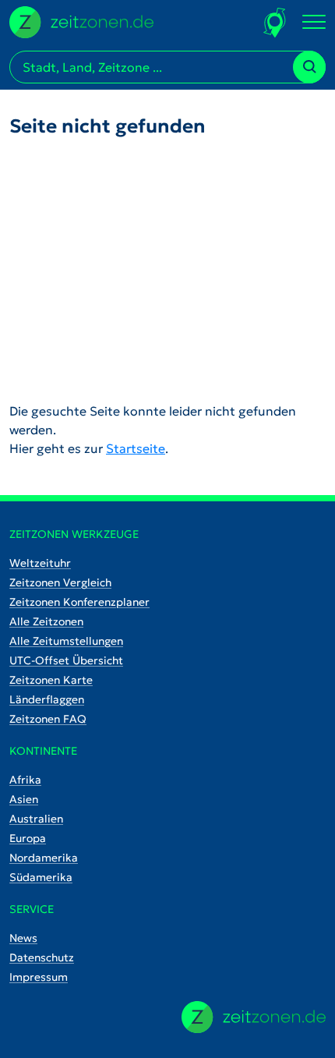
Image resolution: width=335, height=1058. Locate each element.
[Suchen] (309, 67)
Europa (27, 838)
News (23, 938)
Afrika (25, 780)
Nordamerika (43, 858)
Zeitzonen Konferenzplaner (79, 602)
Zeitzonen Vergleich (60, 582)
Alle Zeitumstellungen (66, 641)
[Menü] (314, 22)
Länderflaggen (46, 699)
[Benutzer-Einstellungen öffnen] (275, 22)
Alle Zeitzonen (46, 621)
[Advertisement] (167, 269)
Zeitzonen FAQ (47, 719)
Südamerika (40, 877)
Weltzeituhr (40, 563)
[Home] (254, 1017)
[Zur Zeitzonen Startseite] (81, 20)
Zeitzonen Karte (51, 680)
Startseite (135, 448)
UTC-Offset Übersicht (66, 660)
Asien (23, 799)
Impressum (38, 977)
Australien (36, 819)
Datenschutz (41, 957)
